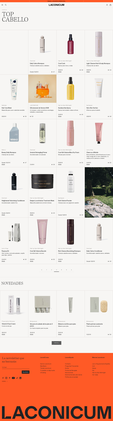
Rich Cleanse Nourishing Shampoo (69, 251)
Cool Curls (61, 63)
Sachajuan (89, 105)
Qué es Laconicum (45, 364)
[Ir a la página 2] (41, 270)
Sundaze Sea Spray (64, 108)
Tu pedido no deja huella (47, 370)
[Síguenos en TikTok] (17, 378)
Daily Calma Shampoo (37, 63)
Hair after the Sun (92, 108)
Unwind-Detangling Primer (38, 152)
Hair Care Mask (6, 108)
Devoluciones (69, 372)
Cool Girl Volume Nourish (38, 251)
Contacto (68, 364)
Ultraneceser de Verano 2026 (39, 108)
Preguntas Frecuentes (71, 366)
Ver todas (95, 374)
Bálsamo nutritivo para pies (67, 324)
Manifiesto (43, 366)
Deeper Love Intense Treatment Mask (42, 200)
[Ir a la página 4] (71, 270)
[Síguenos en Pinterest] (10, 378)
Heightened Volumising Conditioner (13, 200)
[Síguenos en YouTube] (13, 378)
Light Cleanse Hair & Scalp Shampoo (98, 63)
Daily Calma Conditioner (94, 251)
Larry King (89, 150)
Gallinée (4, 105)
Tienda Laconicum (45, 368)
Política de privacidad (71, 377)
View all (56, 342)
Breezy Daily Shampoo (9, 152)
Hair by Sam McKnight (65, 61)
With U (4, 150)
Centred (32, 61)
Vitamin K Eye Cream (8, 324)
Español (4, 381)
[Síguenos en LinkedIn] (20, 378)
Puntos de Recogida (71, 370)
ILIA (93, 366)
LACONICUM (34, 105)
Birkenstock (33, 321)
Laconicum (4, 9)
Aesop (94, 368)
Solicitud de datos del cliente (73, 374)
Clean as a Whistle (92, 152)
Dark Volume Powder (65, 200)
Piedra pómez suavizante (94, 324)
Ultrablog (43, 372)
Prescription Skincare (8, 321)
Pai (93, 370)
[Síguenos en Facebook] (3, 378)
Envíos (67, 368)
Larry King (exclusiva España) (101, 364)
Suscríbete (26, 372)
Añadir (59, 71)
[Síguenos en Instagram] (6, 378)
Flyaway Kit (5, 251)
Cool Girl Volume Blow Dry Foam (68, 152)
